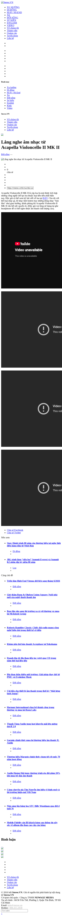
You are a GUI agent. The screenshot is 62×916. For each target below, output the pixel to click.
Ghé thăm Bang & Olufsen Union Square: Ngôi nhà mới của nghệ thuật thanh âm (32, 596)
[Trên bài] (2, 135)
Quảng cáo (12, 33)
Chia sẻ (15, 530)
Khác (9, 105)
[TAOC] (2, 857)
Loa (14, 568)
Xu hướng (11, 87)
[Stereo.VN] (7, 2)
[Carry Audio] (2, 851)
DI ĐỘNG (12, 10)
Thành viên (12, 30)
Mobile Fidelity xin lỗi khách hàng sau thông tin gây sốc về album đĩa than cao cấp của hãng (32, 823)
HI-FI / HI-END (14, 12)
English (10, 103)
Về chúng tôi (13, 28)
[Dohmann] (2, 848)
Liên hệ (10, 38)
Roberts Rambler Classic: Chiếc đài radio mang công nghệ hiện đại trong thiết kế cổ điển (33, 628)
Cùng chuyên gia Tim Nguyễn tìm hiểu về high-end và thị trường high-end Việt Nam (33, 790)
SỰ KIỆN (11, 20)
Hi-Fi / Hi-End (13, 92)
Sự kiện (10, 100)
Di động (10, 90)
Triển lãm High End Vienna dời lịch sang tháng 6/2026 (33, 581)
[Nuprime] (2, 854)
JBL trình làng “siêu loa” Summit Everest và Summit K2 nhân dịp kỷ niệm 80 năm (33, 560)
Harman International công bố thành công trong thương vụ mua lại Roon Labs (30, 708)
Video (9, 108)
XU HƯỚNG (13, 7)
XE (8, 15)
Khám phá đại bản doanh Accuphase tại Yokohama (32, 644)
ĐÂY (45, 198)
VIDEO (10, 25)
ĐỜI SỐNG (12, 17)
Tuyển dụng (12, 35)
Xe (8, 95)
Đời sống (11, 98)
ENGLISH (12, 23)
